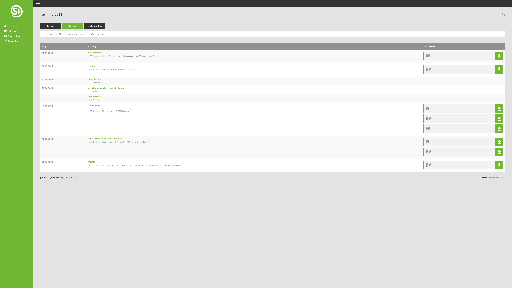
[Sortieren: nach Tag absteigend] (46, 46)
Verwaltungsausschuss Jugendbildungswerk (107, 88)
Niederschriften (95, 26)
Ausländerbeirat (95, 52)
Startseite (12, 26)
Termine (72, 26)
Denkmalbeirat (94, 96)
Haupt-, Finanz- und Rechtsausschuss (105, 138)
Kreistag (91, 66)
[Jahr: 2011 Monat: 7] (92, 34)
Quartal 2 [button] (70, 34)
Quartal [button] (49, 34)
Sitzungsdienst (496, 178)
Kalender (12, 31)
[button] (16, 36)
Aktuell (101, 34)
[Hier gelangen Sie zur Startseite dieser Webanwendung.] (16, 11)
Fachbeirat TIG (94, 79)
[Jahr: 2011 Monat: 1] (60, 34)
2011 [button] (83, 34)
